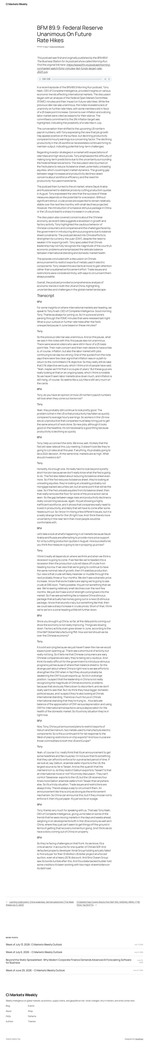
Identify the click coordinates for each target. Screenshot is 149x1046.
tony (46, 46)
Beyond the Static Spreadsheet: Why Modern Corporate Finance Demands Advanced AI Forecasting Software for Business (68, 961)
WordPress (139, 1039)
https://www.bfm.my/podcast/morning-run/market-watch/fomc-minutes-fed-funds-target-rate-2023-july (74, 68)
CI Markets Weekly (16, 4)
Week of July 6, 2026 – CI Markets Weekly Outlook (34, 952)
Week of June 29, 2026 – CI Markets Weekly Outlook (35, 970)
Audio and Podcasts (57, 46)
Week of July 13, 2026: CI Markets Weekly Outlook (34, 944)
